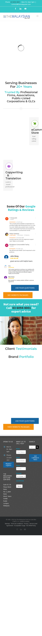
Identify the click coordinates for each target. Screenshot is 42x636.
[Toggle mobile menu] (38, 16)
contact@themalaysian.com (21, 4)
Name (18, 449)
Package (19, 473)
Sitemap (7, 524)
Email (18, 457)
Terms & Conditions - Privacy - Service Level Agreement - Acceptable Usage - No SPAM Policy (21, 524)
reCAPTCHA (20, 481)
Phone (18, 465)
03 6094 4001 (15, 2)
